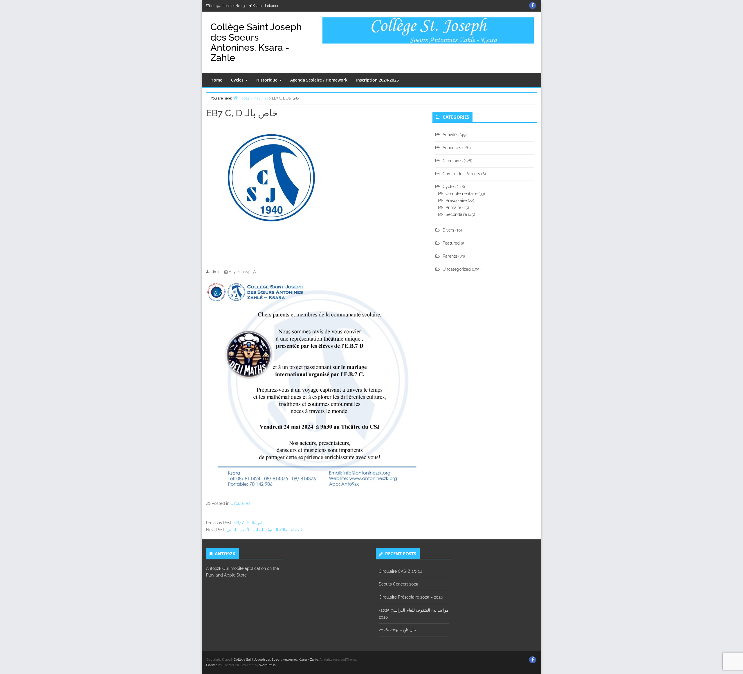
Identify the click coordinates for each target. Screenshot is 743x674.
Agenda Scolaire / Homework (318, 80)
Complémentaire (461, 193)
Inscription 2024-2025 (377, 80)
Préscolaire (456, 200)
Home (216, 80)
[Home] (235, 97)
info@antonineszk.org (227, 6)
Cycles (238, 80)
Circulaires (240, 503)
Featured (451, 243)
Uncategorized (457, 269)
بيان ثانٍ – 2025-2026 (397, 630)
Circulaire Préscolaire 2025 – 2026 (411, 597)
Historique (267, 80)
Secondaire (456, 214)
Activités (451, 134)
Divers (448, 230)
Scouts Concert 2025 (398, 584)
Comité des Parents (461, 173)
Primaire (453, 207)
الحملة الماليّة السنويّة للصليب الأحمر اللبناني (264, 529)
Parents (450, 256)
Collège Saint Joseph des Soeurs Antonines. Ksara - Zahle (256, 42)
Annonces (452, 147)
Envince (211, 665)
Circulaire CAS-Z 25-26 (400, 571)
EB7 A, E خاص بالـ (249, 523)
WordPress (267, 665)
